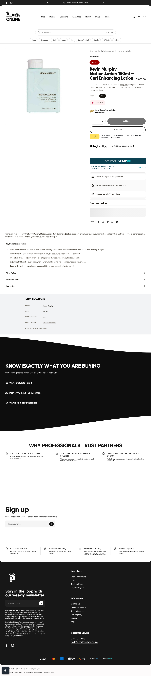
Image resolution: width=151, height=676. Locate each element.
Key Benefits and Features (17, 244)
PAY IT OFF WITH (111, 161)
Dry (72, 40)
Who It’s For (11, 273)
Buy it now (118, 130)
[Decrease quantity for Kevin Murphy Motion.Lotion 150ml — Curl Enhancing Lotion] (92, 121)
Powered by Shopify (33, 669)
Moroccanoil (16, 628)
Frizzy (63, 40)
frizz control (125, 234)
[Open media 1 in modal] (43, 86)
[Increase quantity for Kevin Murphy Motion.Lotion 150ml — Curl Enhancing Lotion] (103, 121)
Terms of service (77, 611)
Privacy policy (18, 672)
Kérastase (44, 40)
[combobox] (73, 32)
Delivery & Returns (78, 607)
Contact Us (75, 604)
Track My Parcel (77, 584)
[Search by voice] (108, 32)
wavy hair (124, 85)
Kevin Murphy (94, 56)
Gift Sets (107, 40)
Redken (8, 628)
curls (93, 87)
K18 (28, 628)
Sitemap (74, 618)
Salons (116, 40)
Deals (34, 40)
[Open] (5, 670)
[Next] (102, 2)
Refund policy (76, 615)
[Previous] (47, 2)
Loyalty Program (77, 588)
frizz (107, 87)
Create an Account (78, 577)
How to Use (11, 286)
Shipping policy (38, 672)
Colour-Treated (83, 40)
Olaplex (23, 628)
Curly (55, 40)
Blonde (96, 40)
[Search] (112, 32)
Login (73, 580)
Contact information (49, 672)
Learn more (115, 137)
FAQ (73, 622)
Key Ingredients (12, 280)
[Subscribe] (51, 524)
